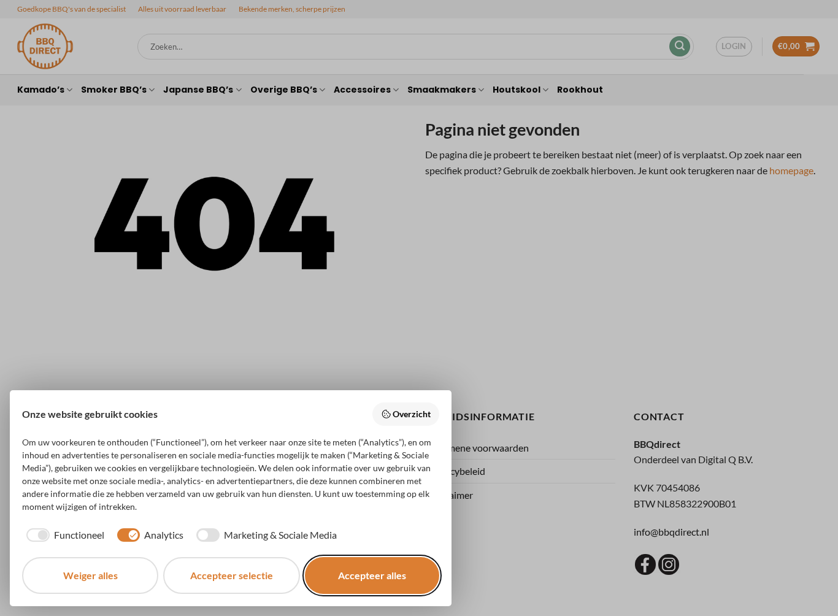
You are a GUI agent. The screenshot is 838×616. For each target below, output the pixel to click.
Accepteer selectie (231, 575)
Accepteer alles (372, 575)
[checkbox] (63, 535)
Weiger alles (90, 575)
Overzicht (412, 414)
